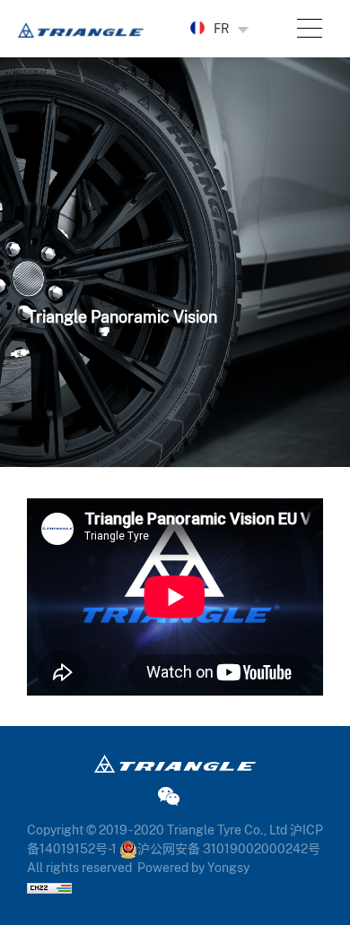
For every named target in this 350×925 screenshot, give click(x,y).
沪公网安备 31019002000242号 (228, 849)
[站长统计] (49, 886)
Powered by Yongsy (193, 867)
